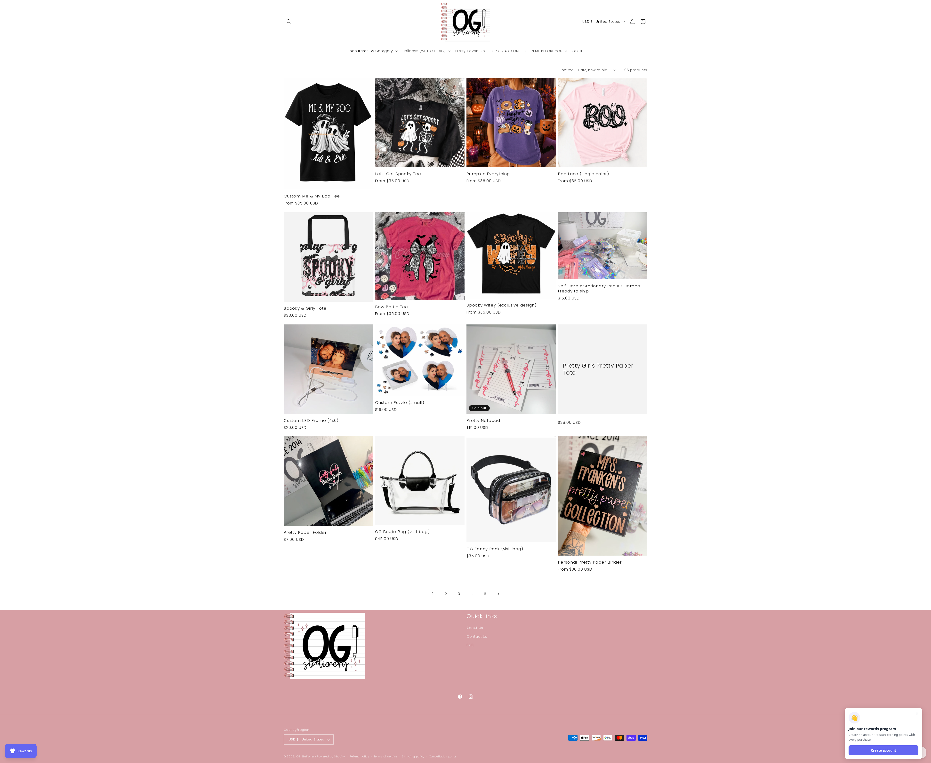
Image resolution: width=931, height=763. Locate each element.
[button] (289, 21)
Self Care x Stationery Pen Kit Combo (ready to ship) (599, 288)
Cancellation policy (443, 756)
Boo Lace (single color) (583, 173)
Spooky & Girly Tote (305, 308)
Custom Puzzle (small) (399, 402)
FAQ (470, 645)
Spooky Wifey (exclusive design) (501, 304)
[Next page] (498, 594)
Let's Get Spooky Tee (398, 173)
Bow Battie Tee (391, 306)
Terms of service (386, 756)
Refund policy (359, 756)
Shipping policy (413, 756)
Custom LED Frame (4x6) (311, 420)
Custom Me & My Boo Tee (312, 196)
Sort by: (566, 70)
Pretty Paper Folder (305, 532)
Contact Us (476, 636)
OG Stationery (306, 757)
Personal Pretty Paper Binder (590, 562)
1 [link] (432, 594)
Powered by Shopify (331, 757)
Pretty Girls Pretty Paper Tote (598, 369)
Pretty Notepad (483, 420)
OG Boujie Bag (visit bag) (402, 532)
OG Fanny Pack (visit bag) (494, 549)
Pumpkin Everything (488, 173)
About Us (474, 628)
